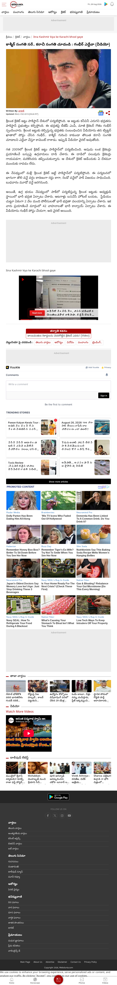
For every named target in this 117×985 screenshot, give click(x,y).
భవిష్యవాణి (76, 12)
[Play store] (106, 4)
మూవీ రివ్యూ (14, 877)
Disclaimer (62, 962)
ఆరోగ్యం (52, 12)
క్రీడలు (9, 37)
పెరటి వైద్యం (13, 889)
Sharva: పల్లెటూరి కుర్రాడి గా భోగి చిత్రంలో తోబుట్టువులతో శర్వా (103, 779)
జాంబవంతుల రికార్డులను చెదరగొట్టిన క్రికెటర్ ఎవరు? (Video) (58, 336)
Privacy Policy (90, 962)
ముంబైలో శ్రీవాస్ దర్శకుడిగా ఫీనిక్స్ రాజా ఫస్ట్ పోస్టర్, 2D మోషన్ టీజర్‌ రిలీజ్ (14, 779)
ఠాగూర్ (21, 111)
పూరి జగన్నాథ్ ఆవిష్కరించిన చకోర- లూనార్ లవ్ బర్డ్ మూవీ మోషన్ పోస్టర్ (59, 779)
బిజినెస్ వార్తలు (15, 843)
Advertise (50, 962)
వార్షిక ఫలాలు (14, 917)
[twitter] (55, 815)
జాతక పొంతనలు (16, 922)
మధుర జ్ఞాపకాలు (16, 940)
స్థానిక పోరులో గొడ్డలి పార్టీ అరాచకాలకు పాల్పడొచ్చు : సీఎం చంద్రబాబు (103, 698)
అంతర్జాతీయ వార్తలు (17, 833)
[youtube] (62, 815)
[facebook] (48, 815)
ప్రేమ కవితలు (14, 945)
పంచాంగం (18, 12)
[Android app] (58, 797)
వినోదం (70, 342)
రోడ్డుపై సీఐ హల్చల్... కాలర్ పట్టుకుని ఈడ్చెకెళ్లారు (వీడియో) (35, 698)
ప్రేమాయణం (93, 12)
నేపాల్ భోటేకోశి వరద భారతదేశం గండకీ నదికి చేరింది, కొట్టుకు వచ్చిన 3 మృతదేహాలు (14, 698)
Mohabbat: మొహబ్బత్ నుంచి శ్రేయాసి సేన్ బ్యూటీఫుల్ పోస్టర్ (37, 779)
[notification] (112, 4)
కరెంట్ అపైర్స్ (14, 838)
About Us (38, 962)
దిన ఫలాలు (13, 902)
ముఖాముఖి (13, 866)
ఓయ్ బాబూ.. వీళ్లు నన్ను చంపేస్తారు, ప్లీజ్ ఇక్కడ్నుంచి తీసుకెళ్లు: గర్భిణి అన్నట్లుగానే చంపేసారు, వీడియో (81, 698)
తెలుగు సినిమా (36, 12)
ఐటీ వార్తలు (13, 848)
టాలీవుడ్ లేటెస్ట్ (19, 758)
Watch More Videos (20, 712)
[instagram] (69, 815)
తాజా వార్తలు (18, 676)
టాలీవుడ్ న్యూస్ (15, 872)
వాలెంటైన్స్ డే (14, 951)
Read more (37, 313)
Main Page (25, 962)
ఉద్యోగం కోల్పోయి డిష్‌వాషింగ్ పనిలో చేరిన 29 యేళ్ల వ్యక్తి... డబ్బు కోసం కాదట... (59, 698)
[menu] (5, 5)
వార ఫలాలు (13, 907)
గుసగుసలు (13, 861)
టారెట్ (11, 928)
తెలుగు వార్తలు (43, 342)
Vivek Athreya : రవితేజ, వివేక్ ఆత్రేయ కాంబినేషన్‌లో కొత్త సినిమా (81, 779)
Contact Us (76, 962)
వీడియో (14, 706)
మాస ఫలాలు (14, 912)
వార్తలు (5, 12)
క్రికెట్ (63, 12)
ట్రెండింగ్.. (97, 342)
